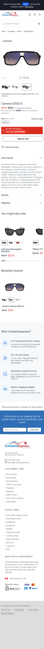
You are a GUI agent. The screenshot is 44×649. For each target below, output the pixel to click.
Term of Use (5, 610)
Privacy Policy (33, 610)
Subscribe (34, 430)
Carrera (19, 31)
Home (4, 31)
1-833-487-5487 (13, 460)
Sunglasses (11, 31)
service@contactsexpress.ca (18, 463)
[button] (22, 158)
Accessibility (19, 610)
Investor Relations (7, 613)
